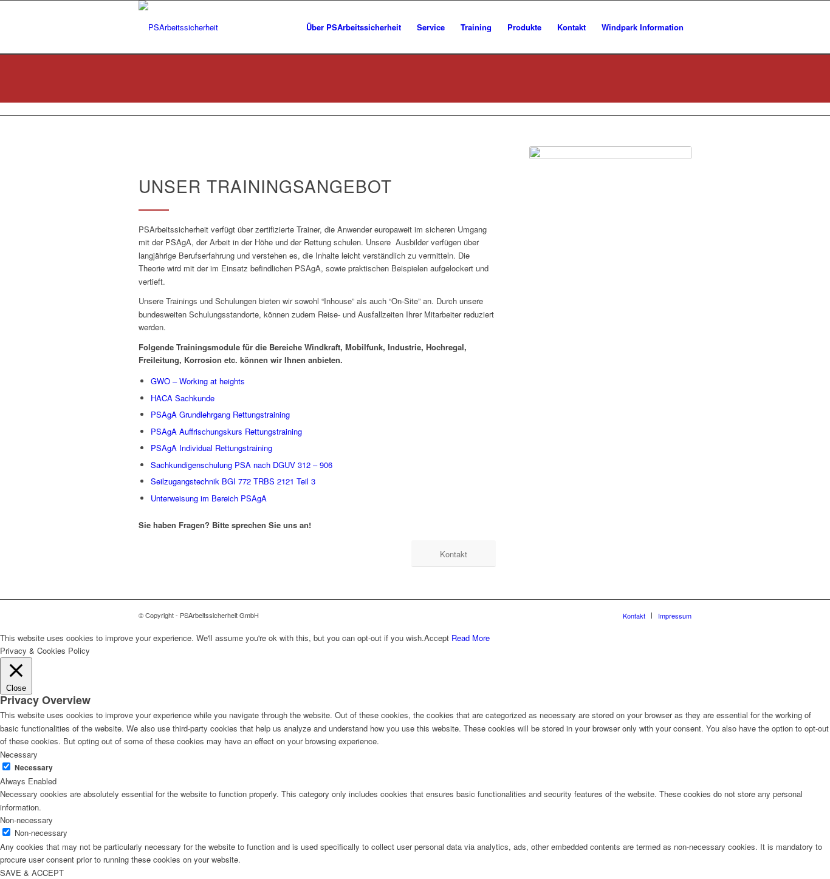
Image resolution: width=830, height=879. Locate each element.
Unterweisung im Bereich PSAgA (209, 498)
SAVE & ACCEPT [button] (32, 872)
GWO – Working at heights (198, 381)
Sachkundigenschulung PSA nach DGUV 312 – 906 (241, 464)
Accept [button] (436, 637)
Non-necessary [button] (26, 820)
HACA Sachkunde (182, 398)
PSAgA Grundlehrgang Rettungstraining (220, 414)
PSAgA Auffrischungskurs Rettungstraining (226, 431)
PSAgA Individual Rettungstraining (211, 447)
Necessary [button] (19, 754)
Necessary (34, 767)
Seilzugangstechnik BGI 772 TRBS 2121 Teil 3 (233, 481)
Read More (470, 637)
